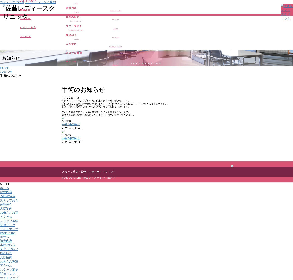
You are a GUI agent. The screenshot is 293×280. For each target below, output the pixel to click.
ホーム (4, 188)
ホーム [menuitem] (4, 236)
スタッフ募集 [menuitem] (9, 269)
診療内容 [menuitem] (6, 241)
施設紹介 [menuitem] (6, 253)
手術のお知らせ (71, 124)
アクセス (6, 216)
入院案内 (6, 208)
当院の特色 (7, 196)
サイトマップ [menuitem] (9, 278)
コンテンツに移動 (12, 2)
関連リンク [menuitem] (7, 273)
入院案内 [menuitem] (6, 257)
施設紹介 (6, 204)
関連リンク (87, 171)
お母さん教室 (9, 212)
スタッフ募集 (70, 171)
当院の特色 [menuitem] (7, 245)
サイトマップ (105, 171)
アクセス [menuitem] (6, 265)
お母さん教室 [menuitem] (9, 261)
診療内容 (6, 192)
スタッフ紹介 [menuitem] (9, 249)
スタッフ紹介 (9, 200)
